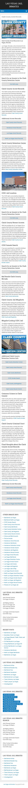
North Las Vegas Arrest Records (14, 138)
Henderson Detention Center (12, 545)
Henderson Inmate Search (11, 547)
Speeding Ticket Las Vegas (11, 635)
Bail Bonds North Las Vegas (11, 520)
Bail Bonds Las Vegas (10, 517)
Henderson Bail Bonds (10, 543)
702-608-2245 (14, 84)
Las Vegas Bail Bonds (10, 557)
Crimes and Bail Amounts (11, 536)
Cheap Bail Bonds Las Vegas (11, 701)
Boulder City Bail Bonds (10, 697)
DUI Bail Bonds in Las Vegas (12, 641)
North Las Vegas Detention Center (13, 575)
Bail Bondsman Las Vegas (11, 677)
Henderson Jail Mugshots (11, 550)
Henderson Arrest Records (14, 127)
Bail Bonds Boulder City (10, 667)
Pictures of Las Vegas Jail (11, 585)
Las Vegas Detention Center (12, 559)
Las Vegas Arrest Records (14, 133)
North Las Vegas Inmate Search (13, 578)
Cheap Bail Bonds (8, 699)
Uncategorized (8, 684)
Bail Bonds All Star (9, 665)
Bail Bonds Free (8, 670)
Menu (2, 11)
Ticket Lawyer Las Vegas (11, 681)
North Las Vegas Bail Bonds (11, 652)
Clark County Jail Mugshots (14, 383)
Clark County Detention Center (13, 169)
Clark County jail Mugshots (9, 317)
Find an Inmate (8, 538)
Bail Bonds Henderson (10, 672)
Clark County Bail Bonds (14, 373)
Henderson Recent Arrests (11, 552)
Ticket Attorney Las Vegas (11, 679)
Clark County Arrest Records (14, 122)
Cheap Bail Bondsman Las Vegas (13, 704)
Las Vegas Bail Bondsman (11, 711)
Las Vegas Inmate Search (11, 561)
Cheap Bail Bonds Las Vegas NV (13, 643)
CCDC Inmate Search (14, 378)
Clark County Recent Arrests (14, 389)
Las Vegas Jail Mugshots (11, 566)
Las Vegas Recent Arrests (11, 571)
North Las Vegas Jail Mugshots (12, 580)
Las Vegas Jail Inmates (10, 564)
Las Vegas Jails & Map (10, 568)
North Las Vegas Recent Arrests (13, 582)
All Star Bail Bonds (9, 694)
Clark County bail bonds (11, 296)
